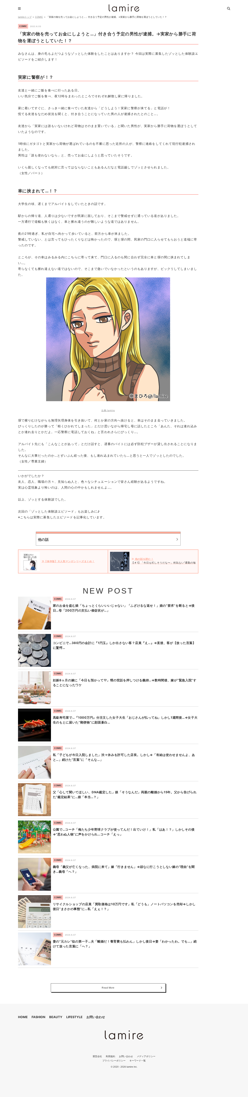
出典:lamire (108, 410)
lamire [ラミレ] (124, 8)
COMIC (39, 16)
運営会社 (97, 1056)
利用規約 (110, 1056)
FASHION (38, 1017)
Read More (108, 987)
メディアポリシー (146, 1056)
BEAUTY (55, 1017)
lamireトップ (25, 16)
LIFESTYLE (74, 1017)
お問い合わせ (95, 1017)
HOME (23, 1017)
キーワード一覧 (137, 1060)
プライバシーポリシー (114, 1060)
